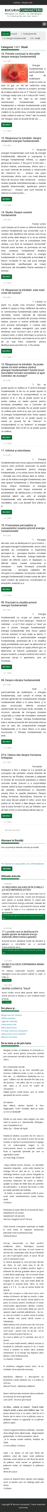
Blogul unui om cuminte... (12, 1015)
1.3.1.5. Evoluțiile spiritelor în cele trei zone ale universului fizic (23, 916)
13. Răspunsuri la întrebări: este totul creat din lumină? (22, 291)
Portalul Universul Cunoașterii (14, 1030)
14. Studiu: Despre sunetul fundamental (16, 214)
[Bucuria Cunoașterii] (3, 23)
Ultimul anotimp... (8, 1018)
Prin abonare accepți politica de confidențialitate (22, 863)
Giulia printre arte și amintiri (13, 1034)
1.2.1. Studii (7, 131)
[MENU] (44, 24)
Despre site (27, 2)
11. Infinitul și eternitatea (15, 450)
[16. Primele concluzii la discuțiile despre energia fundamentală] (14, 65)
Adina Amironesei (9, 1027)
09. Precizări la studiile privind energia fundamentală (19, 604)
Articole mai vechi (12, 830)
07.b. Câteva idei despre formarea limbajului (21, 756)
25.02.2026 (7, 928)
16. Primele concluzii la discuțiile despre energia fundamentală (20, 55)
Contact (16, 2)
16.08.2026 (7, 884)
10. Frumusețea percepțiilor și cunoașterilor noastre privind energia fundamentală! (23, 528)
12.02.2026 (7, 961)
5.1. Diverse (7, 980)
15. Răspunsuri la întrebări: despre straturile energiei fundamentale (21, 140)
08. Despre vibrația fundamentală (20, 680)
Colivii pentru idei (8, 1024)
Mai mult (6, 125)
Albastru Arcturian (9, 1037)
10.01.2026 (7, 985)
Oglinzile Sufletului (9, 1021)
